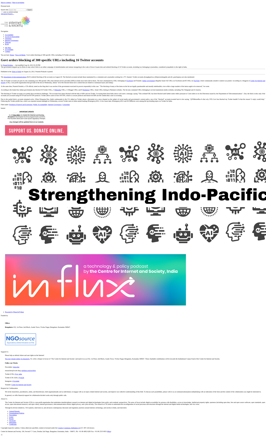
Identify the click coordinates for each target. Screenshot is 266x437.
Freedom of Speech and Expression (20, 105)
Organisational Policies (16, 413)
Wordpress (86, 90)
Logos (11, 417)
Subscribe (16, 367)
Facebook (129, 81)
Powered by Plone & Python (14, 312)
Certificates (13, 424)
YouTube (197, 81)
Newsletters (13, 415)
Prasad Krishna (8, 65)
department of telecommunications (15, 77)
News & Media (20, 55)
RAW (7, 44)
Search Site (4, 10)
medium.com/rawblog (28, 370)
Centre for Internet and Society (21, 385)
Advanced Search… (7, 14)
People (11, 419)
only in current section (10, 12)
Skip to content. (6, 2)
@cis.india (15, 381)
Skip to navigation (18, 2)
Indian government (148, 81)
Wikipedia (57, 90)
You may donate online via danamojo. (17, 359)
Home (12, 55)
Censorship (66, 105)
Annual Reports (14, 411)
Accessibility (9, 35)
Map (109, 431)
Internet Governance (11, 40)
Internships (12, 422)
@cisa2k (21, 378)
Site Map (8, 48)
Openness (8, 38)
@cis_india (18, 374)
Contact (7, 51)
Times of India (16, 71)
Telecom (8, 42)
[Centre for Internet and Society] (16, 28)
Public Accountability (40, 105)
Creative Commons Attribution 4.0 (69, 428)
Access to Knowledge (12, 37)
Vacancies (12, 421)
